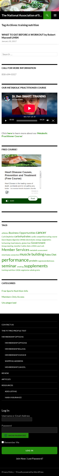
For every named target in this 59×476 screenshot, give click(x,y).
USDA (18, 270)
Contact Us (8, 324)
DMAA (22, 240)
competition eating (44, 237)
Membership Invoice (15, 355)
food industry (16, 243)
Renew (5, 373)
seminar (9, 265)
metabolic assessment (38, 250)
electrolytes (30, 240)
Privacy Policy (8, 472)
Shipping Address (14, 361)
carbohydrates (22, 236)
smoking (20, 267)
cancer (41, 232)
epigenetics (46, 240)
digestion (16, 240)
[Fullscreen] (53, 120)
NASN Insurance (13, 397)
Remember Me (11, 442)
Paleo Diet (50, 254)
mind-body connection (10, 255)
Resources (7, 385)
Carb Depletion (8, 237)
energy (38, 240)
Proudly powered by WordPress (29, 472)
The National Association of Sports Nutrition (22, 15)
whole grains (35, 270)
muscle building (32, 254)
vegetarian (25, 270)
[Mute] (47, 120)
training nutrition (8, 270)
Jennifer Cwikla (20, 246)
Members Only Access (13, 296)
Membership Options (12, 337)
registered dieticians (46, 261)
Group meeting (7, 246)
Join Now (21, 458)
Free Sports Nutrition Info (15, 290)
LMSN (33, 246)
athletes (5, 233)
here (9, 133)
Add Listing (11, 391)
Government (38, 242)
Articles (6, 379)
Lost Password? (35, 458)
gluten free (26, 243)
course (54, 237)
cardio (33, 237)
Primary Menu (55, 15)
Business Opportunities (22, 232)
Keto (29, 246)
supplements (36, 265)
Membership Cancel (15, 367)
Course (18, 136)
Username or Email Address (16, 415)
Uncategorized (9, 302)
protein (33, 260)
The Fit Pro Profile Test (14, 330)
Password (7, 425)
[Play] (6, 120)
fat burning (6, 243)
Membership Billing (15, 349)
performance (15, 260)
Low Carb (40, 246)
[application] (29, 108)
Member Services (15, 249)
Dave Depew (7, 240)
